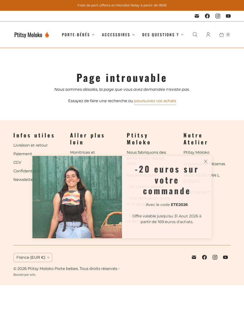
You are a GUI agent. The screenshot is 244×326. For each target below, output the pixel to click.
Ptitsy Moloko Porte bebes (53, 268)
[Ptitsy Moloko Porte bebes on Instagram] (218, 16)
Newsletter (24, 179)
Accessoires (116, 34)
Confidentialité (27, 171)
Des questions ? (160, 34)
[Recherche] (195, 34)
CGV (17, 162)
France (30, 257)
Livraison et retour (30, 145)
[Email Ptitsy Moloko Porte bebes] (197, 16)
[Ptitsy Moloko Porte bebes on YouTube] (228, 16)
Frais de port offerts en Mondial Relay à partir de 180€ (122, 5)
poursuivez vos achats (155, 101)
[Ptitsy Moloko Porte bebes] (31, 34)
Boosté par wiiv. (24, 274)
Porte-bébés (76, 34)
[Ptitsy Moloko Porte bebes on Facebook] (207, 16)
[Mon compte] (208, 34)
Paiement (22, 154)
